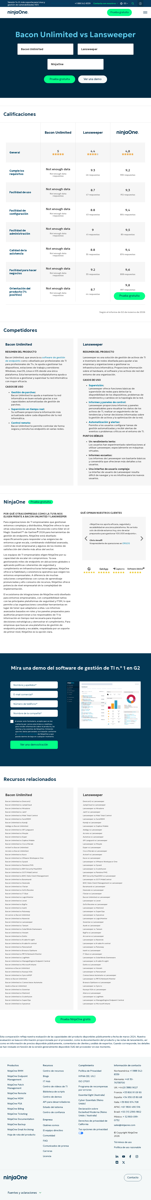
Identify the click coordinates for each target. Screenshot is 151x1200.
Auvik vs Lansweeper (91, 925)
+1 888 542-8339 (83, 3)
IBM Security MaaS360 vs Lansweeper (99, 876)
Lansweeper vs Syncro (92, 986)
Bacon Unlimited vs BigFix (16, 904)
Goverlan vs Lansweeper (93, 922)
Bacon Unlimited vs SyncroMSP (18, 975)
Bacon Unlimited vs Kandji (16, 822)
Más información (60, 3)
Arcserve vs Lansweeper (93, 936)
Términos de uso (123, 1142)
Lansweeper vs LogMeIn (93, 996)
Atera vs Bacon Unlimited (16, 979)
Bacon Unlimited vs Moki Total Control (21, 815)
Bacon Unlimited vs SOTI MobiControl (21, 872)
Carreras (47, 1151)
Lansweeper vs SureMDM (94, 819)
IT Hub (46, 1081)
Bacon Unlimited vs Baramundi (18, 879)
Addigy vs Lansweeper (92, 830)
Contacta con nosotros (104, 3)
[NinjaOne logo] (18, 12)
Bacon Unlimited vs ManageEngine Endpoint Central (27, 961)
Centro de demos (52, 1096)
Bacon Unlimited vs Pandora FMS (19, 865)
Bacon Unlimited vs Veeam (16, 932)
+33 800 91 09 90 (132, 1092)
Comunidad (49, 1135)
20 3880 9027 (130, 1087)
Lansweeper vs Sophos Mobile (95, 826)
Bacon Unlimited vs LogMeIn (17, 957)
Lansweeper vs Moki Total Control (97, 815)
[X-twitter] (124, 1162)
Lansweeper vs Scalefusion (94, 869)
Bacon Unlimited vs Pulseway (17, 911)
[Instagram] (137, 1156)
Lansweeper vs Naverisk (93, 940)
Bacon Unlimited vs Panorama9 (18, 947)
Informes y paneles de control (107, 402)
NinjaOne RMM (15, 1070)
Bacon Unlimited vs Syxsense (17, 1004)
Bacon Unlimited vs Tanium (16, 925)
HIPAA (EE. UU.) (86, 1076)
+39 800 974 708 (129, 1102)
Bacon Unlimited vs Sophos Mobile (20, 840)
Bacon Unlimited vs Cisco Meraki (19, 844)
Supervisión (96, 385)
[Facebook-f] (130, 1156)
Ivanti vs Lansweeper (92, 950)
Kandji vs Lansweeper (92, 822)
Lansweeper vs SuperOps (94, 911)
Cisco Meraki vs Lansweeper (95, 851)
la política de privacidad (27, 734)
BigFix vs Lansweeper (92, 932)
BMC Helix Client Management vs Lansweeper (102, 883)
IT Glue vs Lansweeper (92, 954)
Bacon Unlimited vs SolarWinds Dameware (23, 929)
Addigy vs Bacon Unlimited (16, 826)
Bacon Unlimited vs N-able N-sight (20, 940)
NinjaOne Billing (15, 1108)
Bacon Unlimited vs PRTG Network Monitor (23, 954)
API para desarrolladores (56, 1102)
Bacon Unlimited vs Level (16, 901)
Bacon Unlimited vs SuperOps (18, 1000)
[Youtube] (124, 1156)
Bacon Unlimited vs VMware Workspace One (24, 858)
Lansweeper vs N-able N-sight (96, 961)
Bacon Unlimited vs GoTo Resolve (19, 890)
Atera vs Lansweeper (92, 993)
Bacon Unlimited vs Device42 (17, 801)
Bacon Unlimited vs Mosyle (16, 833)
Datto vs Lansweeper (92, 964)
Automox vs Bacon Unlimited (17, 968)
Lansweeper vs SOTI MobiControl (97, 879)
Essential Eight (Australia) (91, 1095)
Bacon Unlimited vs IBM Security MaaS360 (23, 869)
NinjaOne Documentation (20, 1119)
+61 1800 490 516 (130, 1107)
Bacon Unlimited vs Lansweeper (19, 922)
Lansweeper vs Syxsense (93, 915)
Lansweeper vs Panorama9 (94, 972)
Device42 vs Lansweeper (93, 801)
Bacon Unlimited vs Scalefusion (18, 996)
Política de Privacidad (89, 1070)
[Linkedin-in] (117, 1156)
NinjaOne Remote (16, 1093)
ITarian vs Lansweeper (92, 893)
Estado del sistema (53, 1107)
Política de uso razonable (127, 1147)
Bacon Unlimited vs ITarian (16, 886)
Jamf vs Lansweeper (91, 812)
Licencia (47, 1156)
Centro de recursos (53, 1070)
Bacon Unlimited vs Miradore (17, 808)
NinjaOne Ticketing (17, 1113)
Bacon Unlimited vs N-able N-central (21, 943)
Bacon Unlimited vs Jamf (15, 812)
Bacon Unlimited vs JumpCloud (18, 805)
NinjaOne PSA (14, 1103)
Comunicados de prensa (56, 1145)
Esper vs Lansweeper (92, 847)
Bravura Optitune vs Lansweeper (97, 982)
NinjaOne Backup (16, 1124)
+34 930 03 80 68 (132, 1097)
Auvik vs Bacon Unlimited (16, 986)
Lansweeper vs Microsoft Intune (96, 1004)
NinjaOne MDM (15, 1098)
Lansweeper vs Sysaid (92, 865)
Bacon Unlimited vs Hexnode (17, 883)
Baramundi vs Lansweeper (94, 886)
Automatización (98, 422)
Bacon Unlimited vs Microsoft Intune (20, 964)
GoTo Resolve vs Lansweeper (95, 904)
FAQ (45, 1140)
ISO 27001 (84, 1081)
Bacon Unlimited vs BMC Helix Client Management (27, 876)
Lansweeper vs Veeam (92, 968)
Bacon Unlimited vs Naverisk (17, 918)
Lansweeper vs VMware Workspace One (100, 861)
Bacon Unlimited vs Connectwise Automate (23, 982)
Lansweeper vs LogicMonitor (95, 918)
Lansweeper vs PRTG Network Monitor (99, 979)
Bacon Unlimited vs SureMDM (18, 819)
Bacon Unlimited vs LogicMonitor (19, 897)
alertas (115, 422)
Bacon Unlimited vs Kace (16, 854)
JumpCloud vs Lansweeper (94, 805)
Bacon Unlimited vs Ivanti (16, 908)
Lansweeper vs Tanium (92, 929)
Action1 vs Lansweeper (92, 854)
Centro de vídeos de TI (55, 1086)
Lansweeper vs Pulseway (93, 947)
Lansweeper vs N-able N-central (96, 943)
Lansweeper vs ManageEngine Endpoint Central (103, 1000)
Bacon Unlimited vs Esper (16, 837)
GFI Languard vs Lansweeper (95, 840)
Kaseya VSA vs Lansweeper (94, 989)
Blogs (46, 1076)
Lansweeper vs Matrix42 (93, 908)
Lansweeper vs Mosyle (92, 844)
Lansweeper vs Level (92, 901)
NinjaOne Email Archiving (20, 1129)
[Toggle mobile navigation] (145, 12)
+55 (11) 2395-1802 (131, 1111)
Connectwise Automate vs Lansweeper (99, 975)
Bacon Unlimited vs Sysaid (16, 861)
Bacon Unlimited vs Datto (16, 936)
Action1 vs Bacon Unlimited (16, 847)
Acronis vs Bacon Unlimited (16, 851)
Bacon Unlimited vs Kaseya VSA (18, 972)
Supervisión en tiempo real (27, 409)
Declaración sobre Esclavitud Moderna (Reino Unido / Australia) (92, 1112)
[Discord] (117, 1162)
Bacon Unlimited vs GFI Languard (19, 830)
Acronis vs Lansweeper (92, 833)
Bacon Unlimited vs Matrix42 (17, 993)
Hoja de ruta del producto (21, 1134)
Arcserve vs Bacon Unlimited (17, 915)
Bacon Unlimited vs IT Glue (16, 893)
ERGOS (126, 543)
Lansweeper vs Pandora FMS (95, 872)
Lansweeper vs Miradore (93, 808)
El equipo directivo (53, 1130)
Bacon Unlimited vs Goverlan (17, 989)
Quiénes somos (51, 1125)
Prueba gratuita (119, 12)
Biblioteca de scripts (54, 1091)
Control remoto (20, 422)
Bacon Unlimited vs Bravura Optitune (21, 950)
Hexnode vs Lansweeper (93, 890)
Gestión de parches (23, 392)
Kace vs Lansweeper (91, 858)
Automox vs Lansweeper (93, 837)
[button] (86, 538)
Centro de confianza (54, 1112)
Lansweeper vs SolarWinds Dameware (99, 957)
